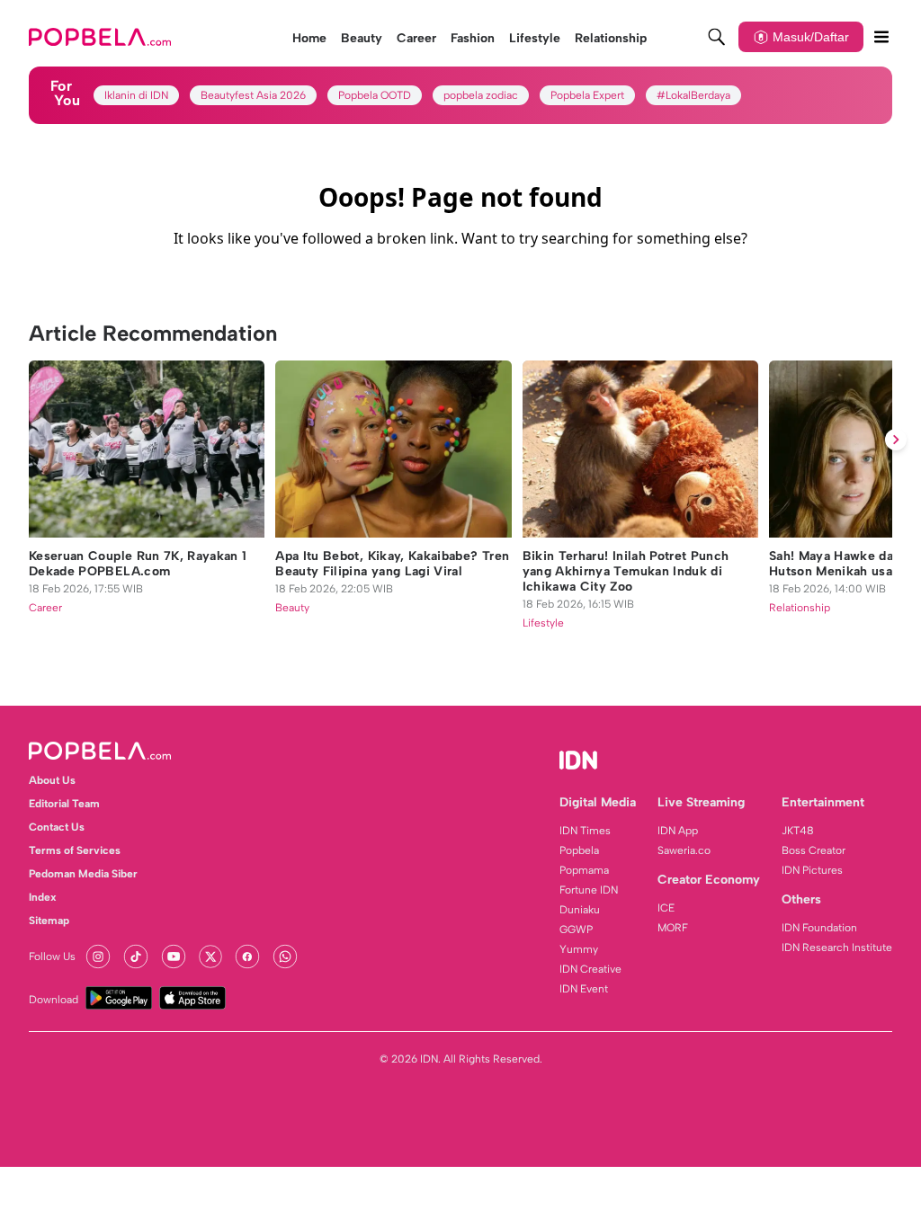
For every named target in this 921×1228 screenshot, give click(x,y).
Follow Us (52, 956)
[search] (717, 37)
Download (53, 999)
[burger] (881, 37)
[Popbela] (102, 37)
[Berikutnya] (896, 439)
